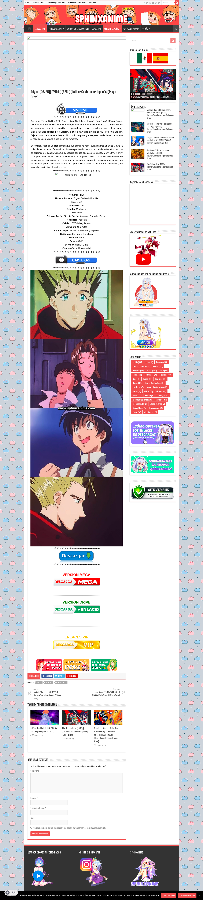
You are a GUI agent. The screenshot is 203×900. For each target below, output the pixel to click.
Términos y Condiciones (56, 2)
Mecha (137, 391)
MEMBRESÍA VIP (133, 28)
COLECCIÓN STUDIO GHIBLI (78, 28)
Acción (39, 682)
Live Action (138, 387)
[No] (199, 895)
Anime (149, 362)
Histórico (160, 378)
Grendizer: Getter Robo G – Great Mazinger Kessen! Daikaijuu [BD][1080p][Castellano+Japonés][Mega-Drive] (106, 734)
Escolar (137, 374)
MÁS (146, 28)
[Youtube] (150, 3)
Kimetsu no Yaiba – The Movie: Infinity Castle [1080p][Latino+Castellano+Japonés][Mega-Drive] (160, 154)
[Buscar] (177, 2)
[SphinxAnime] (101, 15)
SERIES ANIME (40, 28)
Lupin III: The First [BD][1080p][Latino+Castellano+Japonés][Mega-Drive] (47, 694)
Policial (149, 395)
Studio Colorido (157, 403)
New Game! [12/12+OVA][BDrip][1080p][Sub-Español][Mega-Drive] (106, 692)
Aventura (48, 682)
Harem (147, 378)
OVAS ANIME (96, 28)
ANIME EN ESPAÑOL (111, 28)
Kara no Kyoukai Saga (154, 382)
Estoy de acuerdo (169, 895)
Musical (137, 395)
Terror (137, 412)
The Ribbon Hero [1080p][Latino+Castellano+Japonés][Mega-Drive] (75, 731)
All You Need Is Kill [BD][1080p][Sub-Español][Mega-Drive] (44, 729)
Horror (137, 382)
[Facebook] (144, 3)
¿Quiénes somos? (39, 2)
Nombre (34, 797)
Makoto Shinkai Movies (157, 387)
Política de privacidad (187, 895)
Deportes (138, 370)
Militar (148, 391)
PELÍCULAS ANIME (55, 28)
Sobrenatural (140, 403)
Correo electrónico (38, 807)
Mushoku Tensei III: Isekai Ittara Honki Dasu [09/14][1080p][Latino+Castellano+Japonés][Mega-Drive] (160, 113)
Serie (79, 202)
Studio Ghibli (139, 407)
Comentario (35, 770)
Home (27, 2)
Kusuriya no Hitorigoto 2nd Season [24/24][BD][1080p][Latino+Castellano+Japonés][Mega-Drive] (160, 127)
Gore (136, 378)
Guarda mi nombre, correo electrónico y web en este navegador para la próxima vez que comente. (69, 827)
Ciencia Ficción (61, 682)
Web (32, 817)
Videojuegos (150, 412)
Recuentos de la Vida (142, 399)
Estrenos (151, 374)
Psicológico (162, 395)
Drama (152, 370)
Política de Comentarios (77, 2)
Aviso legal (92, 2)
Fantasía (165, 374)
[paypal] (159, 3)
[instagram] (156, 3)
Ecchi (163, 370)
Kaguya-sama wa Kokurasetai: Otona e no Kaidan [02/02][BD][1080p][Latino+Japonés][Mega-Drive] (160, 140)
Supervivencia (156, 407)
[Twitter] (147, 3)
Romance (161, 399)
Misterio (161, 391)
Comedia (157, 366)
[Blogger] (153, 3)
